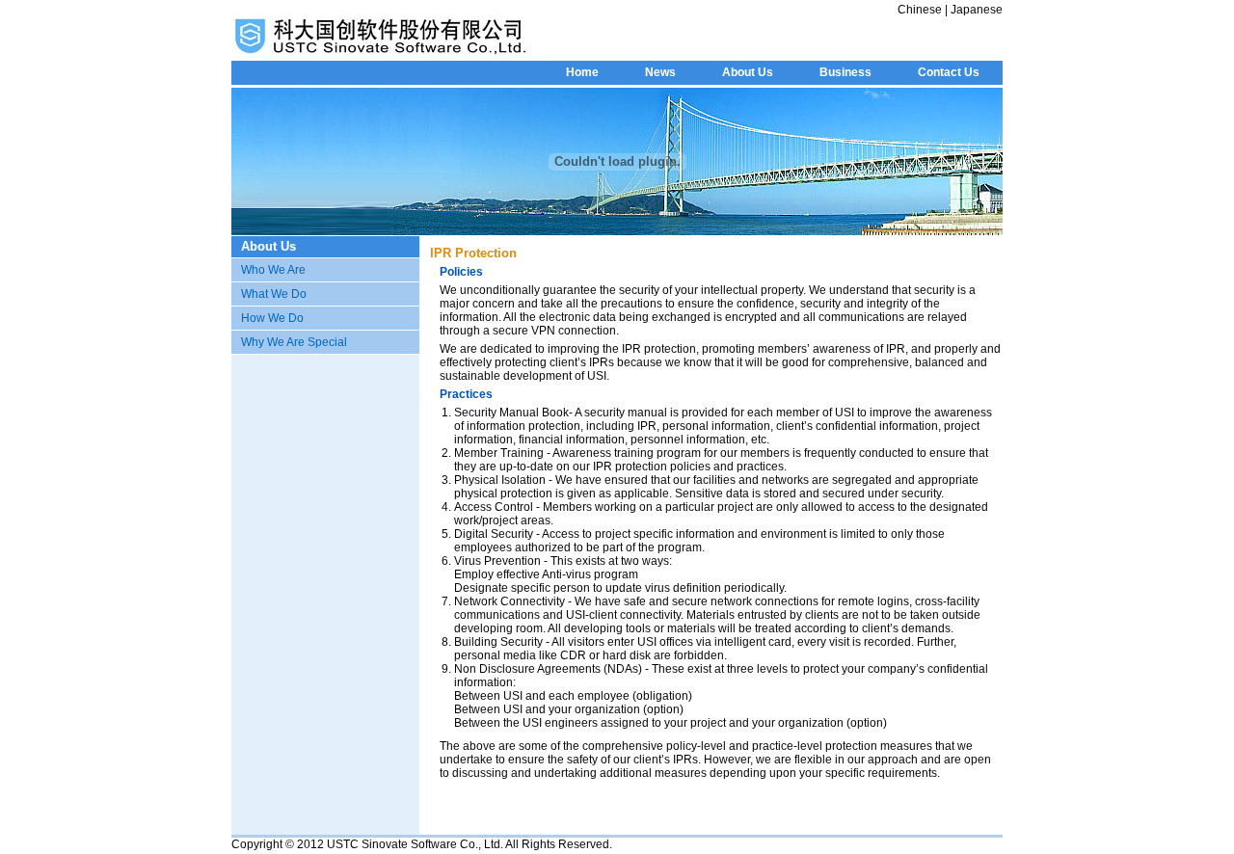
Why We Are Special (294, 342)
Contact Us (948, 72)
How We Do (272, 318)
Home (582, 72)
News (660, 72)
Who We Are (273, 270)
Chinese (921, 9)
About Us (747, 72)
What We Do (274, 294)
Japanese (975, 9)
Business (845, 72)
